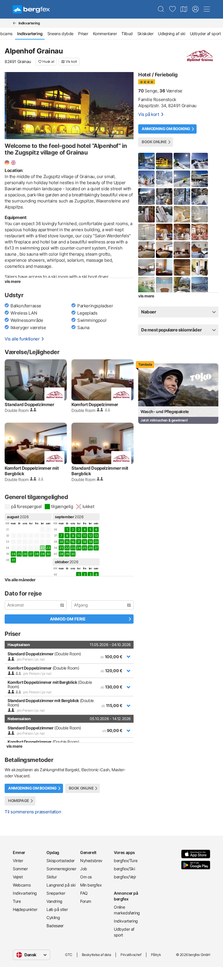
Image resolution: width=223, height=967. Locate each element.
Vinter (18, 860)
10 (78, 536)
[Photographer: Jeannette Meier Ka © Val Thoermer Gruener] (69, 105)
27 (31, 554)
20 (96, 542)
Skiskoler (145, 33)
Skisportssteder (60, 860)
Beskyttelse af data (96, 954)
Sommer (20, 868)
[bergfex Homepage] (31, 9)
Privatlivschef (131, 954)
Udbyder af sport (124, 932)
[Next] (124, 105)
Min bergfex (91, 884)
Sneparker (55, 893)
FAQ (84, 893)
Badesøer (55, 925)
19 (90, 542)
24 (13, 554)
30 (48, 554)
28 (36, 554)
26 (25, 554)
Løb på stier (57, 909)
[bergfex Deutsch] (7, 162)
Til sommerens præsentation (33, 811)
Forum (85, 901)
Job (83, 868)
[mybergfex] (195, 9)
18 (84, 542)
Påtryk (156, 954)
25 (19, 554)
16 (72, 542)
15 (67, 542)
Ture (17, 901)
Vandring (54, 901)
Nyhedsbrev (91, 860)
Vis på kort (148, 114)
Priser (83, 33)
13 (96, 536)
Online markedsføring (127, 910)
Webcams (21, 884)
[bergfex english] (13, 162)
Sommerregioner (60, 868)
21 (61, 548)
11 (84, 536)
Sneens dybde (60, 33)
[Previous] (14, 105)
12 (90, 536)
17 (78, 542)
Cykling (53, 917)
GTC (68, 954)
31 (13, 560)
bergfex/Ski (124, 868)
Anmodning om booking (32, 788)
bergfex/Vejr (125, 876)
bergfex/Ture (125, 860)
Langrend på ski (60, 884)
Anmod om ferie (68, 618)
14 (61, 542)
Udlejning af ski (171, 33)
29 (42, 554)
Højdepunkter (25, 909)
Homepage (18, 801)
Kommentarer (105, 33)
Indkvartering (25, 893)
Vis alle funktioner (22, 339)
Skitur (51, 876)
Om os (86, 876)
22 (67, 548)
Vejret (18, 876)
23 (48, 548)
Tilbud (127, 33)
